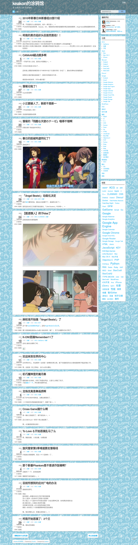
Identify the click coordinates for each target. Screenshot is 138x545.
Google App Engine (109, 86)
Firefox (117, 203)
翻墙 (104, 299)
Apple (103, 51)
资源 (103, 173)
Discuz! (104, 73)
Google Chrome (107, 93)
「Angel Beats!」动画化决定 (39, 196)
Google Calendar (108, 91)
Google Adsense (108, 82)
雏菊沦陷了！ (30, 86)
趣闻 (117, 298)
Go (104, 129)
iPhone (105, 57)
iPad (112, 282)
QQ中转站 (106, 169)
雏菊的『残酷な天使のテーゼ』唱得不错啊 (47, 121)
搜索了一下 (29, 383)
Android (105, 78)
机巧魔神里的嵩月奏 (34, 374)
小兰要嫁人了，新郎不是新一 (40, 103)
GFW (110, 206)
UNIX (117, 277)
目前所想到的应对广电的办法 (40, 483)
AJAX (104, 191)
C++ (104, 121)
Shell (104, 146)
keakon (47, 541)
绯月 (27, 202)
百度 (111, 295)
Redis (110, 267)
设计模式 (106, 157)
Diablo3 (105, 64)
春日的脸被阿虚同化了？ (37, 138)
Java (111, 244)
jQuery (105, 285)
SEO (104, 162)
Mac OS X (106, 55)
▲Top (134, 539)
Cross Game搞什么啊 (35, 409)
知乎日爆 (104, 112)
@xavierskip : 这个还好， (113, 27)
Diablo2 (105, 62)
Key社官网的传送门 (33, 326)
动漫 (27, 21)
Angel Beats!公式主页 (52, 326)
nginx (112, 286)
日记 (103, 107)
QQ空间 (105, 171)
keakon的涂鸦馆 (28, 3)
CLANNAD (41, 217)
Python (105, 142)
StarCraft (106, 66)
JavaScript (106, 134)
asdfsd (108, 23)
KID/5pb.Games (108, 251)
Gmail (105, 80)
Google (104, 76)
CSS (104, 123)
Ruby (104, 144)
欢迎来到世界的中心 (34, 356)
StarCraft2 (106, 68)
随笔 (103, 176)
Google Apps (107, 88)
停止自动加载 (93, 536)
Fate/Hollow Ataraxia (116, 200)
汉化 (104, 48)
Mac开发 (105, 136)
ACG (35, 21)
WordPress (105, 104)
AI (104, 119)
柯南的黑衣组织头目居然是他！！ (42, 35)
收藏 (104, 292)
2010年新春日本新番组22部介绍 (41, 18)
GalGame (41, 340)
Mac (104, 53)
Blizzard (104, 60)
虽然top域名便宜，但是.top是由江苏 (115, 31)
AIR (121, 188)
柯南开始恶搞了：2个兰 (36, 519)
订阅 (16, 12)
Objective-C (106, 138)
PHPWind (105, 264)
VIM (122, 277)
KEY (39, 199)
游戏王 (104, 109)
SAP (121, 267)
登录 (124, 2)
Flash (104, 127)
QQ (104, 166)
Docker (105, 125)
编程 (103, 114)
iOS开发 (105, 151)
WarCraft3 (106, 71)
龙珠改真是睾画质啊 (34, 391)
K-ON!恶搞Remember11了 (38, 337)
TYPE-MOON (108, 276)
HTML (105, 131)
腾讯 (103, 164)
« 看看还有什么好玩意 (20, 536)
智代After (112, 292)
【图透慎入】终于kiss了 (37, 213)
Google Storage (107, 99)
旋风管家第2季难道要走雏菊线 (40, 448)
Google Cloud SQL (108, 95)
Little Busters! (107, 253)
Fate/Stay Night (107, 203)
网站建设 (104, 160)
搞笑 (119, 289)
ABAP (105, 117)
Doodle (34, 541)
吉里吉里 (106, 153)
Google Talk (106, 101)
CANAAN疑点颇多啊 (34, 55)
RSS (104, 267)
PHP (104, 140)
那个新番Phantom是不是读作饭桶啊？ (45, 465)
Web (104, 148)
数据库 (105, 155)
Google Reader (107, 97)
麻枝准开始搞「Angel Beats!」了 (42, 319)
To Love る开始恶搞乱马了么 (39, 431)
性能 (113, 289)
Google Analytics (108, 84)
